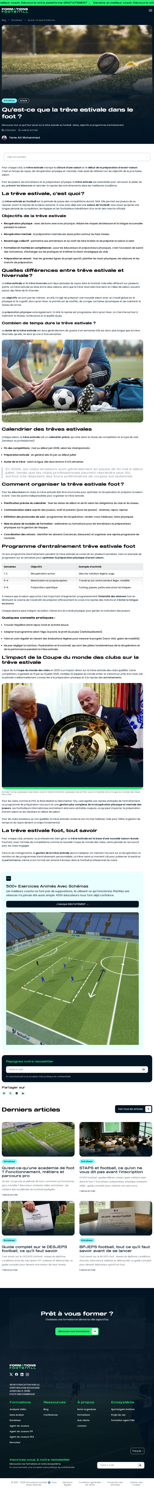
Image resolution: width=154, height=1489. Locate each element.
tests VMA (110, 638)
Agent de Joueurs (19, 1425)
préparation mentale (49, 234)
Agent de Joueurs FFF (21, 1431)
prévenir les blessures (19, 185)
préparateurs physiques (96, 248)
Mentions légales (67, 1483)
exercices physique (63, 223)
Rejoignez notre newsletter (29, 1061)
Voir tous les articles (130, 1109)
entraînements (112, 677)
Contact (81, 1425)
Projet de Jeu (118, 1414)
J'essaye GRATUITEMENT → (72, 904)
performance (13, 860)
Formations (83, 1414)
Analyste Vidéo (18, 1409)
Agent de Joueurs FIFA (22, 1436)
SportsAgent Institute (123, 1409)
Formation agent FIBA (123, 1420)
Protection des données (115, 1483)
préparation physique (18, 312)
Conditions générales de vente (90, 1483)
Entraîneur (16, 20)
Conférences (50, 1414)
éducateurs (19, 492)
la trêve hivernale (36, 283)
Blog (4, 20)
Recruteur (15, 1442)
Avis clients (83, 1420)
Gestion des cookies (136, 1483)
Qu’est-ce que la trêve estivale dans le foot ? (42, 20)
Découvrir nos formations (73, 1331)
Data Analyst (17, 1414)
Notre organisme (86, 1409)
